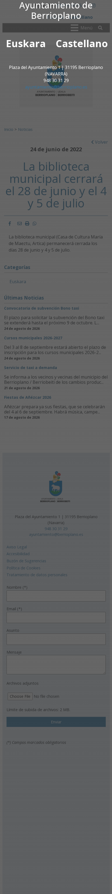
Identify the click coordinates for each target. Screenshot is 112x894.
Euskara (26, 43)
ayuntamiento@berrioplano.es (56, 87)
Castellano (82, 43)
